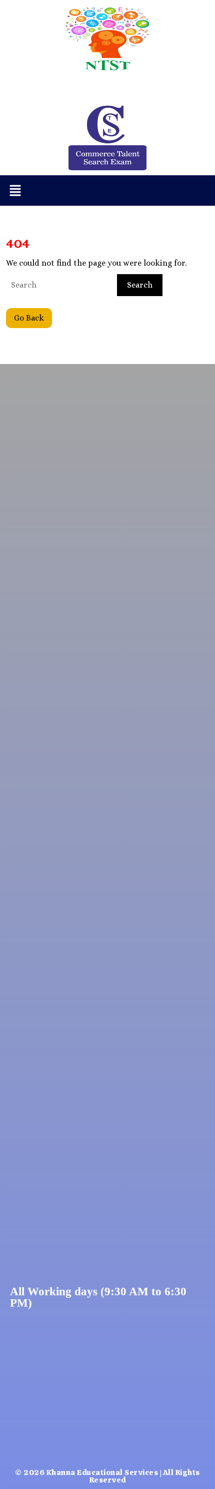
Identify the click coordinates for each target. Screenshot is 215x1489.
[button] (15, 190)
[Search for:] (60, 285)
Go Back (33, 315)
